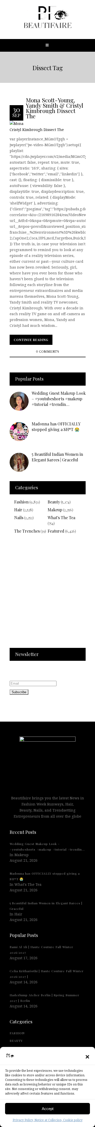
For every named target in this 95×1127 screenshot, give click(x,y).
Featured (56, 531)
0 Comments (47, 351)
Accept (47, 1108)
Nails (18, 517)
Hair (18, 509)
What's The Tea (61, 517)
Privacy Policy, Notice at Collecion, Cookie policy (48, 1120)
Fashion (21, 501)
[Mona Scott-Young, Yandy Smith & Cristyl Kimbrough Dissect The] (48, 126)
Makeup (55, 509)
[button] (87, 1056)
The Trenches (27, 531)
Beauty (54, 501)
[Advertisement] (47, 594)
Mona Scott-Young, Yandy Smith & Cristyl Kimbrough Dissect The (54, 107)
